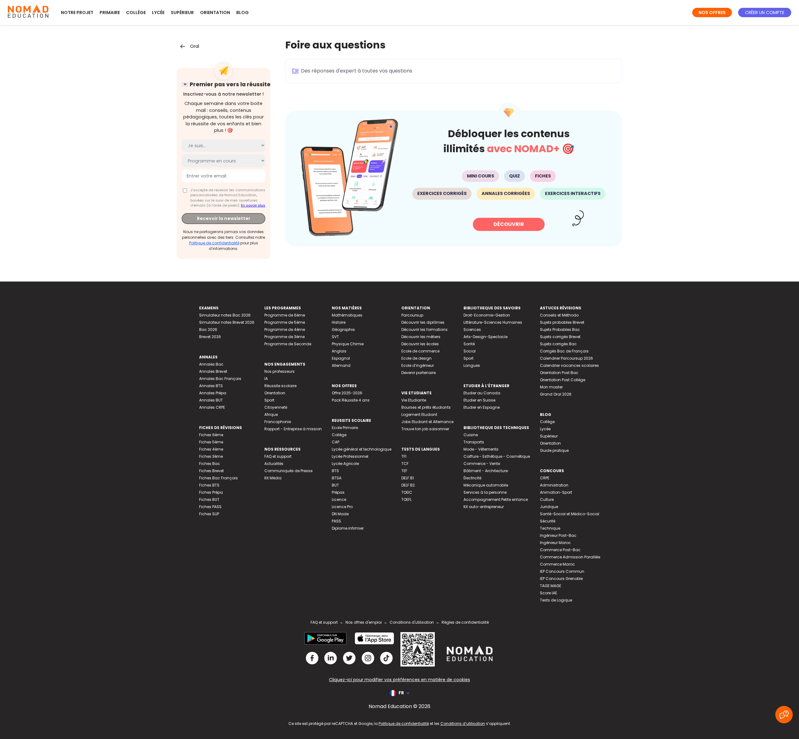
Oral (194, 46)
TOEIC (406, 492)
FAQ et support (278, 456)
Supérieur (182, 12)
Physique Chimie (348, 344)
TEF (404, 470)
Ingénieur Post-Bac (558, 535)
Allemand (341, 365)
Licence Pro (342, 506)
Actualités (273, 463)
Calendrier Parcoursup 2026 (566, 358)
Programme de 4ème (284, 329)
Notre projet (77, 12)
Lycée (158, 12)
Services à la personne (485, 492)
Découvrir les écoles (420, 344)
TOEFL (406, 499)
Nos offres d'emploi (364, 622)
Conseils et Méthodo (559, 315)
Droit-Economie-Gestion (486, 315)
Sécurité (547, 521)
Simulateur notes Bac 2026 (225, 315)
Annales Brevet (213, 371)
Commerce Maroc (557, 564)
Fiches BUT (209, 499)
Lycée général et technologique (361, 449)
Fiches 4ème (211, 449)
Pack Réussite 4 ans (351, 400)
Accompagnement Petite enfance (495, 499)
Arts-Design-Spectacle (485, 336)
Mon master (551, 387)
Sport (269, 400)
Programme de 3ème (284, 336)
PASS (336, 521)
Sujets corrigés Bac (558, 344)
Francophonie (277, 421)
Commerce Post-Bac (560, 549)
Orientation (215, 12)
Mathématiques (347, 315)
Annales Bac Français (220, 378)
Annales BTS (211, 385)
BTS (335, 470)
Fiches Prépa (211, 492)
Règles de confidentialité (465, 622)
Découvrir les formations (424, 329)
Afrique (271, 414)
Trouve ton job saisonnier (425, 429)
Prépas (338, 492)
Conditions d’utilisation (462, 723)
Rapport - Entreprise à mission (293, 429)
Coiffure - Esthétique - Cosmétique (496, 456)
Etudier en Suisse (479, 400)
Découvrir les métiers (420, 336)
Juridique (549, 506)
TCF (405, 463)
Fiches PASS (210, 506)
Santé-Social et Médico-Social (569, 514)
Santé (469, 344)
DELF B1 (407, 478)
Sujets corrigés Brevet (560, 336)
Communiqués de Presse (288, 470)
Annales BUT (211, 400)
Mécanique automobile (485, 485)
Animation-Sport (556, 492)
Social (469, 351)
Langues (471, 365)
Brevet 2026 (210, 336)
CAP (335, 442)
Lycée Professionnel (350, 456)
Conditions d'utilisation (412, 622)
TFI (403, 456)
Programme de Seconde (287, 344)
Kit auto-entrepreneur (483, 506)
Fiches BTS (209, 485)
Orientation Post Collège (562, 379)
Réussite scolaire (280, 385)
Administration (554, 485)
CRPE (544, 478)
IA (266, 378)
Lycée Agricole (345, 463)
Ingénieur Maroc (555, 542)
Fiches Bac (209, 463)
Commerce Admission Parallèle (570, 557)
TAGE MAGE (550, 585)
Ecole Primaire (345, 427)
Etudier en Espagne (481, 407)
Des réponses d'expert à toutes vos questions (356, 70)
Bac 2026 (208, 329)
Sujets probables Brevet (562, 322)
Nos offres (712, 12)
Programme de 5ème (284, 322)
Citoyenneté (275, 407)
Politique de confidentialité (214, 243)
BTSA (336, 478)
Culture (547, 499)
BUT (335, 485)
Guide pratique (554, 450)
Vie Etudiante (413, 400)
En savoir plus (253, 205)
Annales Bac (211, 364)
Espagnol (341, 358)
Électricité (472, 478)
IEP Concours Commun (562, 571)
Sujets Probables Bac (560, 329)
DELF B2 (408, 485)
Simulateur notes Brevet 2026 (226, 322)
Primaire (110, 12)
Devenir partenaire (418, 372)
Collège (136, 12)
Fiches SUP (209, 514)
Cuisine (470, 434)
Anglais (339, 351)
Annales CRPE (212, 407)
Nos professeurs (279, 371)
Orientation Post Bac (559, 372)
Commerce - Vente (481, 463)
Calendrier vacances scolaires (569, 365)
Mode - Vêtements (480, 449)
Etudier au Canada (481, 393)
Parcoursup (412, 315)
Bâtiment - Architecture (485, 470)
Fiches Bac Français (218, 478)
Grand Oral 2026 (555, 394)
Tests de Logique (556, 600)
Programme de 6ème (284, 315)
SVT (335, 336)
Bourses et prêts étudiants (426, 407)
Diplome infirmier (348, 528)
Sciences (472, 329)
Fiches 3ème (211, 456)
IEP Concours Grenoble (561, 578)
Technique (550, 528)
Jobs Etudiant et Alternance (427, 421)
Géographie (343, 329)
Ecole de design (416, 358)
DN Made (340, 514)
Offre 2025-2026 (347, 393)
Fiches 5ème (211, 442)
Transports (473, 442)
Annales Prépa (212, 393)
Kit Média (273, 478)
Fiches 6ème (211, 434)
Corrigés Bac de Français (564, 351)
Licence (339, 499)
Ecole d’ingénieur (417, 365)
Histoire (339, 322)
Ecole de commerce (420, 351)
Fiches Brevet (211, 470)
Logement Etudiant (419, 414)
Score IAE (548, 593)
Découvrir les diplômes (422, 322)
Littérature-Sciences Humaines (492, 322)
